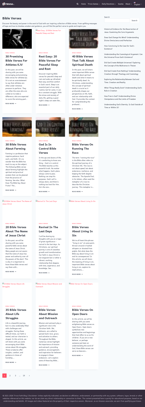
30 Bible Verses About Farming (16, 146)
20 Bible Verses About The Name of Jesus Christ (17, 231)
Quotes (120, 3)
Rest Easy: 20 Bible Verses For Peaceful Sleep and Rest (50, 62)
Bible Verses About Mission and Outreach (48, 313)
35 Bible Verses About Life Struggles (16, 313)
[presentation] (17, 39)
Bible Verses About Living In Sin (82, 231)
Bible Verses (10, 53)
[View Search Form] (77, 4)
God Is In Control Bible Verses (47, 148)
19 (24, 375)
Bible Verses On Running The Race (82, 148)
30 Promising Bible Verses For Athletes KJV (16, 60)
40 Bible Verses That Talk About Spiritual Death (83, 60)
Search (107, 17)
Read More (11, 103)
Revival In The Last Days (48, 229)
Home (83, 3)
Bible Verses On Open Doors (82, 311)
